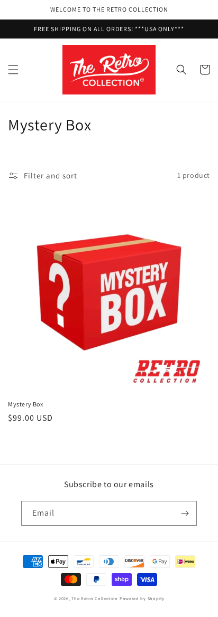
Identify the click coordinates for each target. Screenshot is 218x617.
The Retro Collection (94, 598)
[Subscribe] (184, 513)
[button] (13, 69)
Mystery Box (25, 404)
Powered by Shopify (142, 598)
